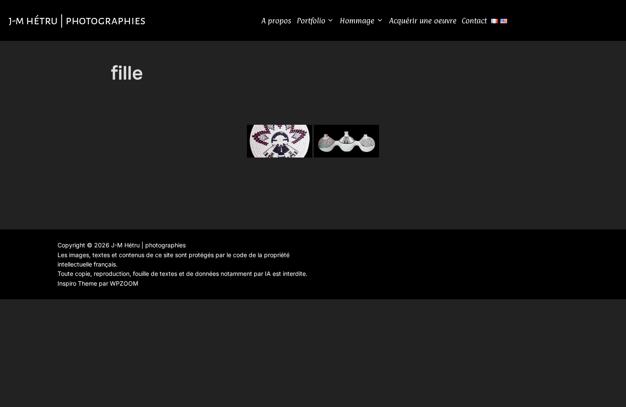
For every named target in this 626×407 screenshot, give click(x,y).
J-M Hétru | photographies (77, 20)
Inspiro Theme (77, 283)
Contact (474, 20)
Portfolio (311, 20)
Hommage (357, 20)
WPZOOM (124, 283)
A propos (276, 20)
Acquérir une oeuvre (423, 20)
